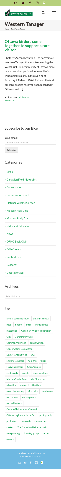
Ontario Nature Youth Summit (21, 409)
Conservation (14, 187)
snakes (10, 427)
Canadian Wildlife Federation (36, 330)
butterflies (11, 330)
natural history (14, 403)
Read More (9, 100)
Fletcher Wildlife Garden (21, 202)
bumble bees (41, 324)
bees (8, 324)
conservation (36, 342)
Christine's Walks (24, 336)
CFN (8, 336)
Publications (13, 257)
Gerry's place (34, 366)
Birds (21, 97)
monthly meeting (15, 391)
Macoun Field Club (17, 210)
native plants (29, 397)
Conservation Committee (19, 348)
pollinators (12, 421)
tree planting (13, 433)
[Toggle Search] (43, 12)
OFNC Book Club (17, 241)
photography (46, 415)
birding (18, 324)
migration (11, 385)
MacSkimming (37, 379)
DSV (33, 354)
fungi (43, 360)
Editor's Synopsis (15, 360)
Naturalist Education (18, 226)
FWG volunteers (14, 366)
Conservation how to (18, 195)
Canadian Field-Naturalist (21, 179)
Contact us (37, 456)
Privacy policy (25, 456)
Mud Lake (33, 391)
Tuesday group (31, 433)
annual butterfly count (17, 318)
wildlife (10, 439)
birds (28, 324)
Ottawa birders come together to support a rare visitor (27, 45)
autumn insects (41, 318)
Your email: (11, 137)
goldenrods (12, 373)
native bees (12, 397)
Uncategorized (15, 272)
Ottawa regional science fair (21, 415)
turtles (46, 433)
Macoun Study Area (18, 218)
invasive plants (40, 373)
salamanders (41, 421)
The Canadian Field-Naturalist (33, 427)
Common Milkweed (16, 342)
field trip (32, 360)
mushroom (47, 391)
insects (25, 373)
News (26, 97)
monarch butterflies (30, 385)
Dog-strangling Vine (16, 354)
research (25, 421)
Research (12, 264)
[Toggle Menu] (54, 12)
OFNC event (14, 249)
